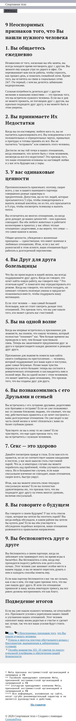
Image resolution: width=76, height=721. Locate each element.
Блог (11, 633)
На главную (38, 704)
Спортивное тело (15, 4)
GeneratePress (13, 719)
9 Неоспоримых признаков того (36, 633)
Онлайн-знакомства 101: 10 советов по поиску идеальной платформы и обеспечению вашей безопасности (34, 653)
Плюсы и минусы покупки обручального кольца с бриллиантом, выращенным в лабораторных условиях (37, 643)
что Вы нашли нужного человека (35, 635)
